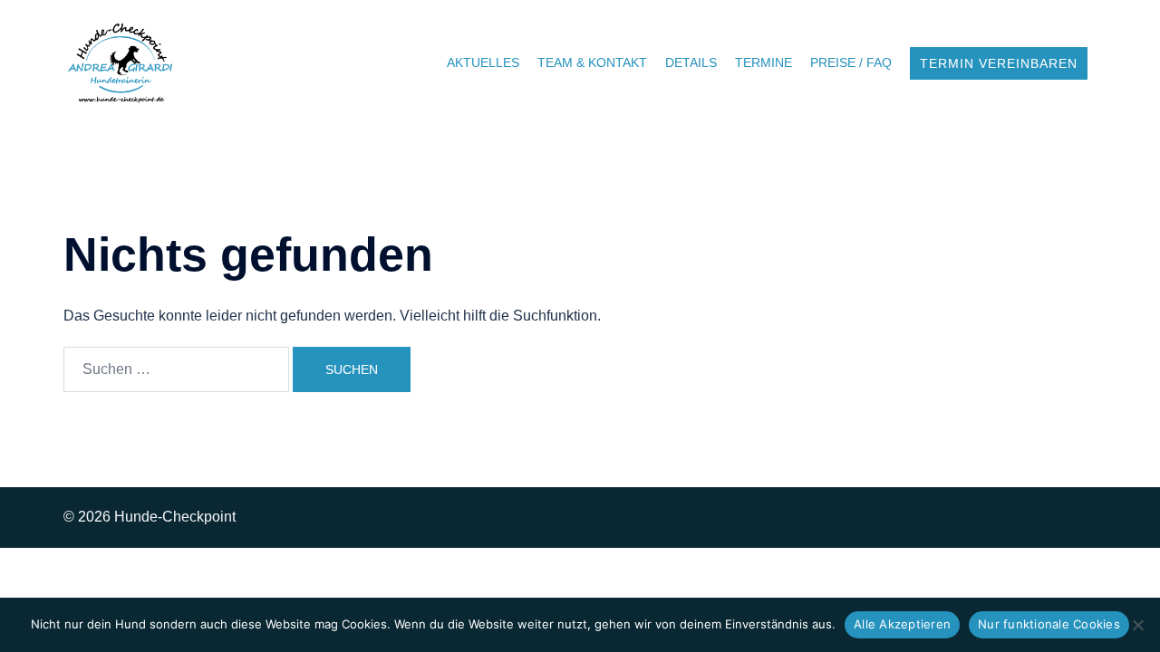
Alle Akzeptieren (902, 624)
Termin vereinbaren (999, 63)
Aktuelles (483, 62)
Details (691, 62)
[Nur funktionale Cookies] (1137, 625)
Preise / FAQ (851, 62)
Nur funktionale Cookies (1049, 624)
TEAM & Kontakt (592, 62)
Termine (763, 62)
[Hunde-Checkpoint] (121, 62)
